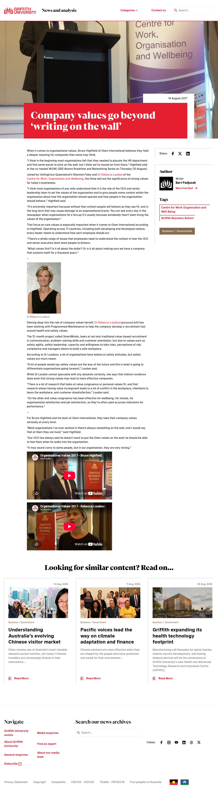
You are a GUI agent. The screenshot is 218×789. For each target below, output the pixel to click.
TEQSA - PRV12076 (112, 782)
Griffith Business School (177, 218)
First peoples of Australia (145, 782)
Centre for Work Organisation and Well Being (183, 209)
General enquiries (16, 754)
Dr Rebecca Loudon (110, 174)
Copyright (39, 782)
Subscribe (11, 763)
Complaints (58, 782)
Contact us (158, 10)
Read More (21, 678)
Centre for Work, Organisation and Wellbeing (55, 178)
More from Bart (184, 188)
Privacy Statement (16, 782)
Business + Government (177, 231)
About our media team (48, 754)
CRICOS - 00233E (82, 782)
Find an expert (46, 743)
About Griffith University (13, 744)
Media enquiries (48, 733)
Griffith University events (16, 733)
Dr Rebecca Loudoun (108, 322)
